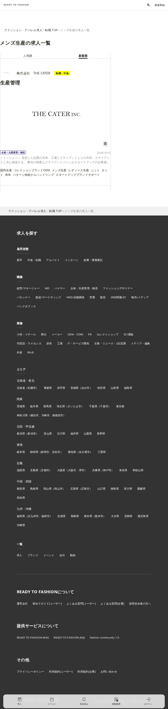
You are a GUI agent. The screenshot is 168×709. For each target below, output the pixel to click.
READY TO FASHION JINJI (69, 637)
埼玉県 (61, 406)
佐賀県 (61, 516)
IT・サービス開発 (78, 343)
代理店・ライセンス (29, 343)
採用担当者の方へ (140, 603)
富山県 (48, 433)
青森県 (48, 388)
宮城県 (74, 388)
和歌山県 (138, 470)
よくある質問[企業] (112, 603)
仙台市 (85, 388)
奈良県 (123, 470)
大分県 (115, 516)
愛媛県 (141, 488)
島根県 (34, 488)
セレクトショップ (108, 334)
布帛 (8, 175)
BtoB (30, 352)
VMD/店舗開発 (75, 297)
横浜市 (35, 415)
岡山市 (58, 488)
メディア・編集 (140, 343)
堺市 (81, 470)
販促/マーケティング (48, 297)
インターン (72, 260)
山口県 (101, 488)
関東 (20, 399)
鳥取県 (21, 488)
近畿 (20, 463)
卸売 (49, 343)
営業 (92, 297)
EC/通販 (129, 334)
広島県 (74, 488)
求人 (19, 555)
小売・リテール (26, 334)
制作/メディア (140, 297)
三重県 (102, 452)
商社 (44, 334)
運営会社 (22, 603)
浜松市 (56, 452)
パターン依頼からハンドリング (33, 175)
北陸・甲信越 (25, 426)
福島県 (128, 388)
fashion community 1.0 (104, 637)
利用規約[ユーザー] (61, 671)
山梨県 (88, 433)
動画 (73, 555)
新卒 (19, 260)
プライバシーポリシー (30, 671)
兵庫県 (96, 470)
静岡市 (45, 452)
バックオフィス (26, 306)
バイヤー (59, 288)
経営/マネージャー (28, 288)
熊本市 (99, 516)
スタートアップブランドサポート (78, 175)
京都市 (45, 470)
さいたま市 (74, 406)
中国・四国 (24, 481)
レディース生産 (78, 170)
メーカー (57, 334)
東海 (20, 445)
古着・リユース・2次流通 (110, 343)
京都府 (34, 470)
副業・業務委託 (93, 260)
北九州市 (33, 516)
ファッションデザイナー (118, 288)
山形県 (115, 388)
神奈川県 (22, 415)
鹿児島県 (143, 516)
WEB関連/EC (118, 297)
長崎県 (75, 516)
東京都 (120, 406)
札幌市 (32, 388)
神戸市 (107, 470)
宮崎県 (128, 516)
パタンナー (24, 297)
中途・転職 (34, 260)
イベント (48, 555)
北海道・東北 (25, 380)
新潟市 (32, 433)
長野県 (101, 433)
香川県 (128, 488)
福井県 (74, 433)
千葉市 (104, 406)
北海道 (21, 388)
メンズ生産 (59, 170)
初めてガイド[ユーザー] (47, 603)
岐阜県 (21, 452)
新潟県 (21, 433)
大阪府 (61, 470)
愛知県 (72, 452)
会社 (62, 555)
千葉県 (93, 406)
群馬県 (47, 406)
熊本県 (88, 516)
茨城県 (21, 406)
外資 (19, 352)
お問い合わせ (109, 671)
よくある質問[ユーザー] (81, 603)
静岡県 (34, 452)
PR (90, 334)
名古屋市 (84, 452)
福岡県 (21, 516)
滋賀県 (21, 470)
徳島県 (115, 488)
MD (47, 288)
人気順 (27, 56)
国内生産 (6, 170)
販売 (103, 297)
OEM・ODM (75, 334)
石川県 (61, 433)
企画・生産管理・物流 (84, 288)
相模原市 (57, 415)
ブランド (32, 555)
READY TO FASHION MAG (33, 637)
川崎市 (45, 415)
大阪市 (72, 470)
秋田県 (101, 388)
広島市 (85, 488)
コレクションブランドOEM (32, 170)
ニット (95, 170)
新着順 (83, 56)
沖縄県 (21, 525)
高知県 (21, 497)
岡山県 (47, 488)
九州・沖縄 (24, 509)
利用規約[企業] (86, 671)
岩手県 (61, 388)
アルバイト (53, 260)
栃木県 (34, 406)
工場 (60, 343)
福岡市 (45, 516)
